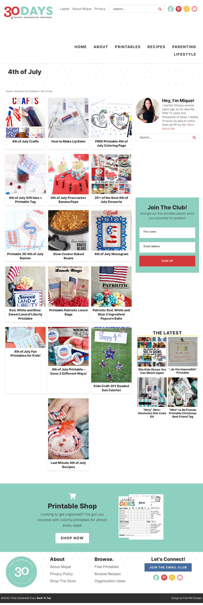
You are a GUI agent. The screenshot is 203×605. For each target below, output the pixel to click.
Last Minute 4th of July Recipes (68, 465)
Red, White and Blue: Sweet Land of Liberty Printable (25, 314)
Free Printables (107, 567)
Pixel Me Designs (192, 597)
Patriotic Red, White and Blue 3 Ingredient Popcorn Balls (111, 314)
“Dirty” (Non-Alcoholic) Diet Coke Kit (152, 413)
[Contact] (194, 9)
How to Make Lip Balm (68, 141)
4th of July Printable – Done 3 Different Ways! (68, 371)
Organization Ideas (110, 581)
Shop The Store (63, 581)
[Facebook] (171, 9)
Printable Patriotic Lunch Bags (68, 312)
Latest (64, 9)
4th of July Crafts (25, 141)
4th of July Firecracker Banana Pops (68, 200)
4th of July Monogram (111, 254)
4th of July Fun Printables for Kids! (25, 354)
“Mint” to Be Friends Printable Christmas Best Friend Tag (182, 413)
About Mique (81, 9)
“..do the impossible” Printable (183, 371)
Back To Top (44, 597)
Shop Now (72, 538)
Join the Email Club (168, 567)
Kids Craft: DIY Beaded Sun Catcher (111, 388)
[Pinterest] (179, 9)
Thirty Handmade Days (28, 13)
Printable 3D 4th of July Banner (25, 256)
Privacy (99, 9)
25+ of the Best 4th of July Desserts (111, 200)
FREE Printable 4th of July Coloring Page (111, 143)
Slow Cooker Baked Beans (68, 256)
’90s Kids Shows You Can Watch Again (152, 371)
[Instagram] (187, 9)
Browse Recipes (108, 574)
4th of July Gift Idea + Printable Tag (25, 200)
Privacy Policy (61, 574)
